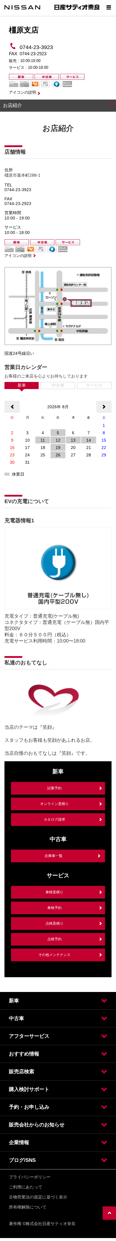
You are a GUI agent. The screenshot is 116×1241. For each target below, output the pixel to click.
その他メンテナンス (54, 955)
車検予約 (54, 908)
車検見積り (54, 892)
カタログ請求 (54, 819)
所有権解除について (27, 1207)
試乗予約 (54, 788)
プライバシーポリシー (30, 1177)
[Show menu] (108, 7)
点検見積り (54, 923)
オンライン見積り (54, 804)
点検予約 (54, 939)
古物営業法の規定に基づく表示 (38, 1197)
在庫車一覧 (53, 856)
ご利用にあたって (25, 1187)
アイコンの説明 (22, 92)
